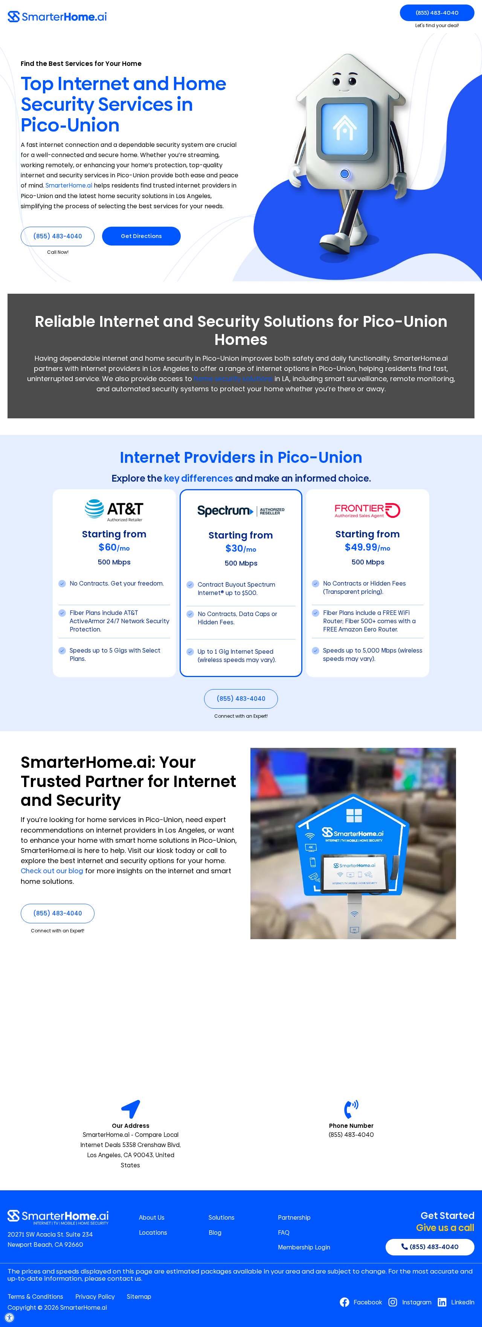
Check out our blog (52, 871)
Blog (215, 1232)
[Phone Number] (351, 1109)
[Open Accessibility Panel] (9, 1317)
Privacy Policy (95, 1296)
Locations (153, 1232)
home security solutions (233, 378)
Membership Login (304, 1247)
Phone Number (351, 1126)
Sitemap (139, 1296)
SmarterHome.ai (69, 185)
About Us (152, 1217)
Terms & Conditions (35, 1296)
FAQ (284, 1232)
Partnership (294, 1217)
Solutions (222, 1217)
